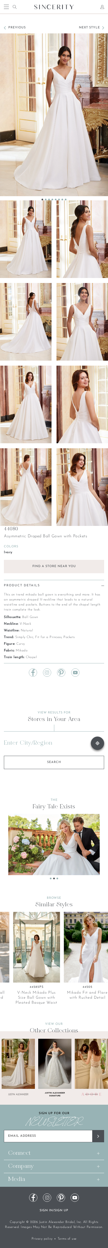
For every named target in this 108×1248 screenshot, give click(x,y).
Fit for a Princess (48, 637)
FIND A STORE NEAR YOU (54, 566)
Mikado (21, 650)
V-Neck (25, 624)
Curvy (20, 644)
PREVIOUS (17, 27)
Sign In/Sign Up (54, 1210)
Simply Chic (24, 637)
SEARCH (54, 762)
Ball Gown (30, 617)
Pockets (69, 637)
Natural (27, 630)
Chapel (31, 657)
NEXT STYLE (89, 27)
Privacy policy (42, 1238)
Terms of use (67, 1238)
